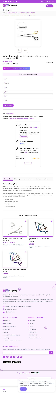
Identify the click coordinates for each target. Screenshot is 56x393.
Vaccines (6, 328)
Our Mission (32, 328)
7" (6, 91)
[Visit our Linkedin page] (6, 1)
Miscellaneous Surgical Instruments (27, 12)
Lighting (6, 336)
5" (6, 79)
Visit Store (28, 162)
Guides (46, 178)
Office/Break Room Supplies (11, 333)
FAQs (31, 325)
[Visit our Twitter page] (13, 1)
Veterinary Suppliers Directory (11, 339)
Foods (5, 331)
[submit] (51, 350)
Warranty (17, 178)
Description (7, 178)
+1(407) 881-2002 (32, 127)
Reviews (38, 178)
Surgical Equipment (9, 325)
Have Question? (28, 178)
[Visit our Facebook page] (3, 1)
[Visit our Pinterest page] (16, 1)
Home (4, 12)
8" (6, 96)
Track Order (33, 331)
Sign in (48, 5)
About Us (32, 320)
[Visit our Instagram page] (8, 1)
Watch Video (24, 136)
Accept (23, 389)
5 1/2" (7, 83)
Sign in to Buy (8, 105)
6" (6, 87)
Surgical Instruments (12, 12)
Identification (7, 322)
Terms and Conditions (35, 336)
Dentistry (6, 320)
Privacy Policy (33, 333)
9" (6, 100)
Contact (32, 322)
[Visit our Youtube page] (11, 1)
